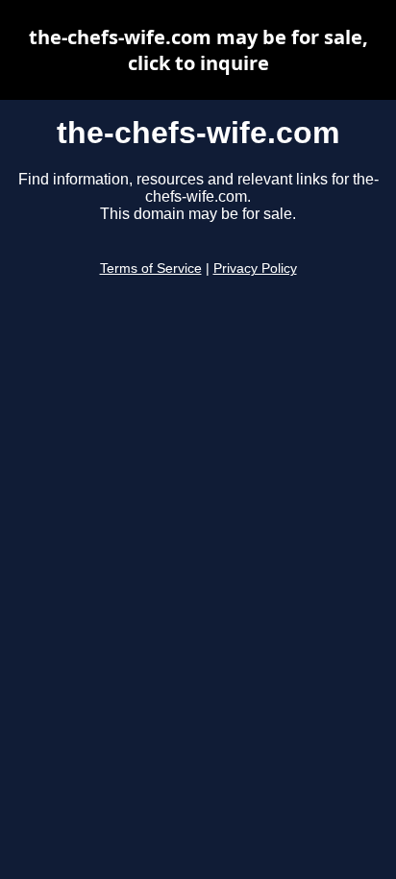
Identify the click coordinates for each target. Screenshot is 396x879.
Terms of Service (151, 268)
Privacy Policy (255, 268)
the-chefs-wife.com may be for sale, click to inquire (198, 50)
